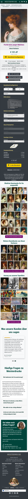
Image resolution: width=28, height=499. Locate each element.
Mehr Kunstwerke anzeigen (14, 322)
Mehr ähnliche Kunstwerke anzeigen (14, 236)
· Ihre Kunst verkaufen (19, 467)
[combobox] (14, 94)
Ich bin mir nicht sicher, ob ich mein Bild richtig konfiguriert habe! (13, 413)
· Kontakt (3, 465)
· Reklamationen (5, 473)
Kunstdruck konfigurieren (15, 57)
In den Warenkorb (14, 165)
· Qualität (16, 468)
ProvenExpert (9, 355)
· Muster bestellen (18, 475)
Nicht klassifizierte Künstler (16, 5)
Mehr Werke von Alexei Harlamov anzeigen (14, 271)
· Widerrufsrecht (5, 471)
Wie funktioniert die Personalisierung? (13, 377)
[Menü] (1, 1)
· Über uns (4, 475)
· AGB (3, 468)
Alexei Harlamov (6, 6)
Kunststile (8, 5)
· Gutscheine (17, 473)
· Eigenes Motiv (18, 465)
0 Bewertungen (17, 80)
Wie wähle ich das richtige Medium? (12, 407)
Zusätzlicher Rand (7, 91)
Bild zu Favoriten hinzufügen (15, 77)
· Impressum (4, 467)
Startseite (3, 5)
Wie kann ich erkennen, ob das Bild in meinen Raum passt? (12, 402)
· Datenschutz (4, 470)
